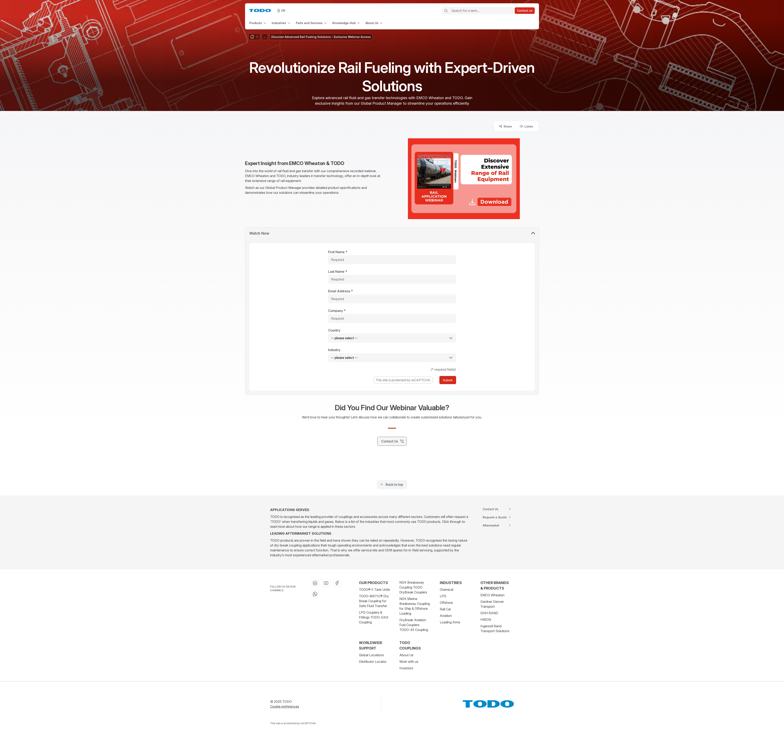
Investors (406, 668)
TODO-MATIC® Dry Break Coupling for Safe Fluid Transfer (374, 601)
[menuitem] (258, 23)
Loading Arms (450, 622)
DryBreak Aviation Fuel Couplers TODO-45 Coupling (413, 625)
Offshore (446, 603)
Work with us (408, 662)
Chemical (446, 590)
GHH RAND (489, 613)
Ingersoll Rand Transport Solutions (494, 628)
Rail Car (445, 609)
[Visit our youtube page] (326, 583)
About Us (406, 655)
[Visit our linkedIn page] (315, 583)
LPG (443, 596)
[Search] (446, 10)
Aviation (446, 616)
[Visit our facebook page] (337, 583)
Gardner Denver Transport (492, 604)
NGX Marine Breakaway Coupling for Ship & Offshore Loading (414, 606)
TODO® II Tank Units (374, 590)
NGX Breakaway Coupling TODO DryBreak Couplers (413, 587)
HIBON (485, 619)
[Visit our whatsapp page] (315, 594)
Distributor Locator (372, 662)
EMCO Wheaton (492, 595)
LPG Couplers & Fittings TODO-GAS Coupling (373, 617)
